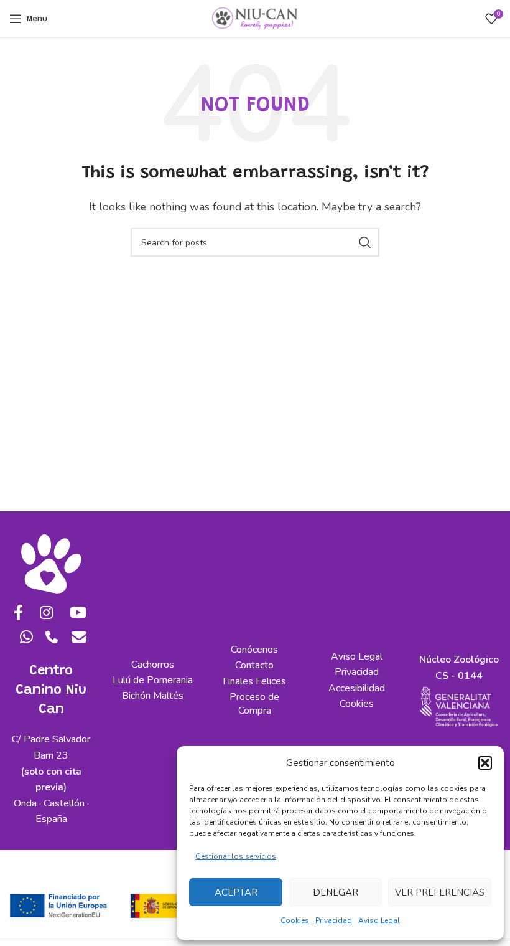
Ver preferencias (439, 892)
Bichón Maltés (152, 695)
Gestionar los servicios (235, 856)
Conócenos (254, 649)
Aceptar (236, 892)
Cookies (294, 920)
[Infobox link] (51, 642)
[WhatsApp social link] (23, 638)
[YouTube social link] (75, 614)
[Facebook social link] (15, 614)
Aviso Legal (379, 920)
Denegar (335, 892)
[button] (485, 763)
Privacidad (333, 920)
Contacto (254, 665)
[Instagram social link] (43, 614)
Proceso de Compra (254, 703)
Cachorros (152, 664)
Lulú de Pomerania (153, 680)
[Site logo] (255, 18)
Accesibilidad (356, 688)
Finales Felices (254, 681)
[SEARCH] (365, 242)
